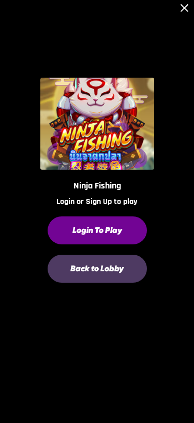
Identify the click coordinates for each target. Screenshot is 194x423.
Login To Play (97, 230)
